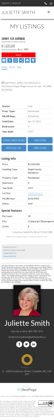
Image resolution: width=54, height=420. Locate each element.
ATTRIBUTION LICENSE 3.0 (43, 396)
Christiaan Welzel (18, 396)
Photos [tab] (12, 67)
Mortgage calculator (14, 148)
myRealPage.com (27, 390)
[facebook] (19, 344)
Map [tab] (19, 67)
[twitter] (27, 344)
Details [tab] (5, 67)
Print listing (40, 148)
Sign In (5, 3)
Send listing (40, 140)
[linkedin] (34, 344)
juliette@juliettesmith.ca (33, 336)
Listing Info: (9, 158)
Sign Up (16, 3)
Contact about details (14, 140)
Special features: (12, 210)
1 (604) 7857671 (9, 253)
